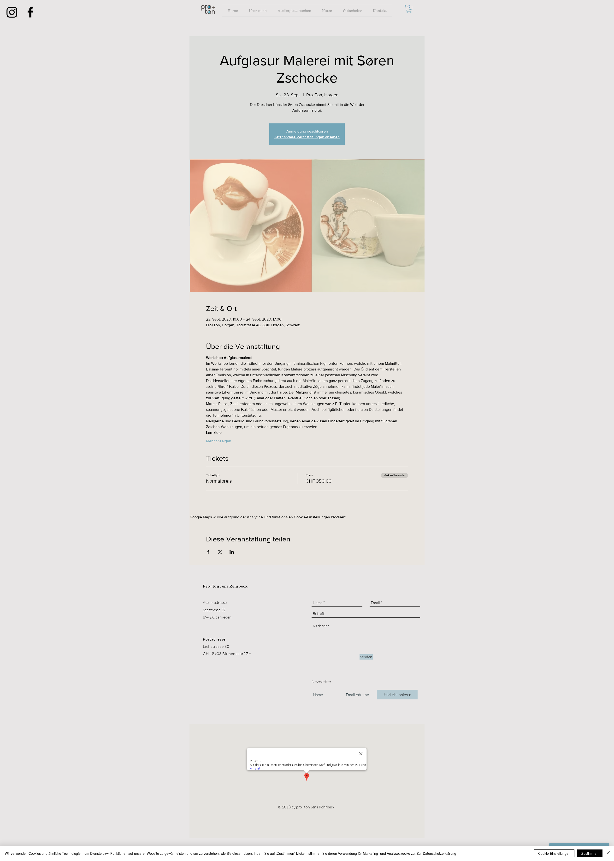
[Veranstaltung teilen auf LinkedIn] (232, 552)
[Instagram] (12, 12)
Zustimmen (589, 853)
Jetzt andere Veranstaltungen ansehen (307, 137)
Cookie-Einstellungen (554, 853)
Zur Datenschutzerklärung (436, 853)
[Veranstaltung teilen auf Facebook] (208, 552)
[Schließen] (608, 853)
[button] (409, 9)
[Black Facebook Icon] (30, 12)
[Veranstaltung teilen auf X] (220, 552)
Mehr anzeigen (218, 441)
